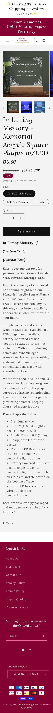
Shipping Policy (16, 599)
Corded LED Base (19, 193)
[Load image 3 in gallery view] (40, 107)
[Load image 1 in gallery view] (13, 107)
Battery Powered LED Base (26, 202)
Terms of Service (17, 607)
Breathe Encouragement (26, 704)
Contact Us (13, 574)
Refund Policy (15, 591)
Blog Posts (13, 566)
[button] (7, 40)
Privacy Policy (15, 583)
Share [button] (10, 523)
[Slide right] (50, 108)
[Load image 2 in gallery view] (26, 107)
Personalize (26, 231)
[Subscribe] (43, 636)
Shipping (7, 180)
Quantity (8, 210)
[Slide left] (3, 108)
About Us (12, 558)
